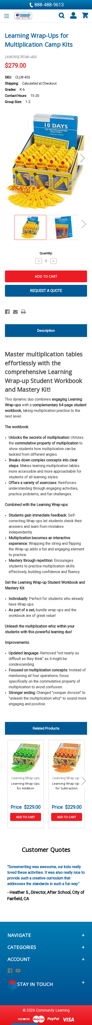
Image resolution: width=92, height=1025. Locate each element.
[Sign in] (71, 15)
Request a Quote (46, 290)
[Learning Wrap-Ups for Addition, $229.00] (25, 757)
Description (46, 330)
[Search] (59, 15)
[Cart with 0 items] (85, 15)
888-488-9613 (48, 5)
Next (82, 158)
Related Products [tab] (46, 728)
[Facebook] (7, 311)
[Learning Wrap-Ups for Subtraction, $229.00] (66, 757)
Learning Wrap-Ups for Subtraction (66, 785)
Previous (9, 158)
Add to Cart (25, 817)
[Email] (15, 311)
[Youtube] (18, 970)
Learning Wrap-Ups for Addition (25, 785)
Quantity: (46, 253)
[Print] (23, 311)
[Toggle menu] (6, 15)
